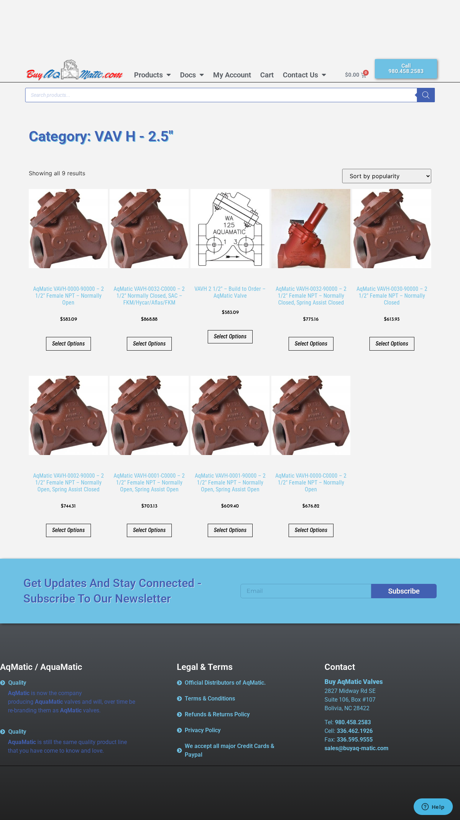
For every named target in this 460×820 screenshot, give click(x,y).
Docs (188, 74)
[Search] (426, 95)
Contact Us (300, 74)
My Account (232, 74)
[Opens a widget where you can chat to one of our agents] (433, 807)
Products (148, 74)
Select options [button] (68, 343)
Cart (267, 74)
